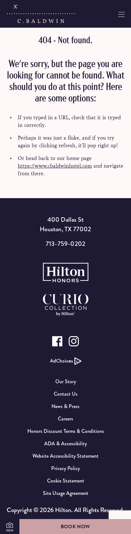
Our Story (65, 381)
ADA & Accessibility (65, 443)
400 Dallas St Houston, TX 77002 (65, 224)
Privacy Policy (65, 468)
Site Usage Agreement (65, 493)
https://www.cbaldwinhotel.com (55, 166)
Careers (65, 418)
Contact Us (66, 394)
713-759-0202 (65, 243)
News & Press (65, 406)
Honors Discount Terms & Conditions (65, 431)
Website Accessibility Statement (65, 456)
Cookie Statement (65, 480)
